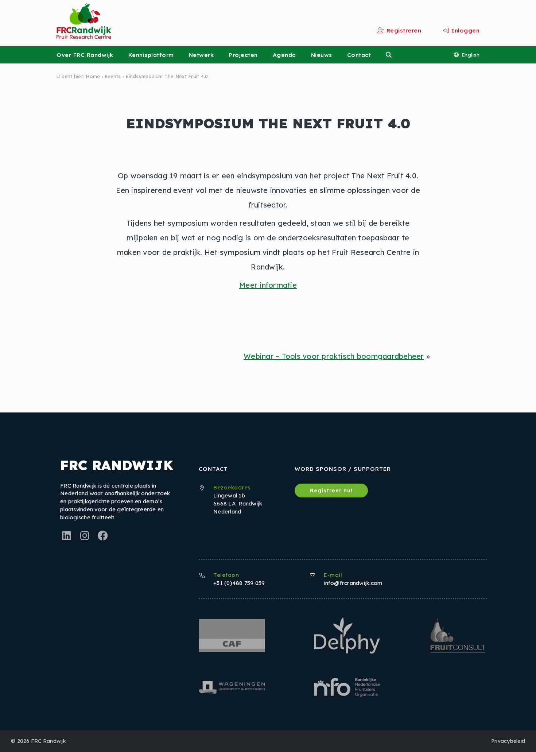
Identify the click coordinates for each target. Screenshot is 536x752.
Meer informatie (268, 285)
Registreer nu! (331, 490)
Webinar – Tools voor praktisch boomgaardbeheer (334, 356)
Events (113, 76)
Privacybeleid (508, 741)
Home (93, 76)
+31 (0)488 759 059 (239, 582)
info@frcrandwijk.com (353, 582)
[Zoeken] (388, 54)
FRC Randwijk (48, 741)
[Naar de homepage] (55, 21)
